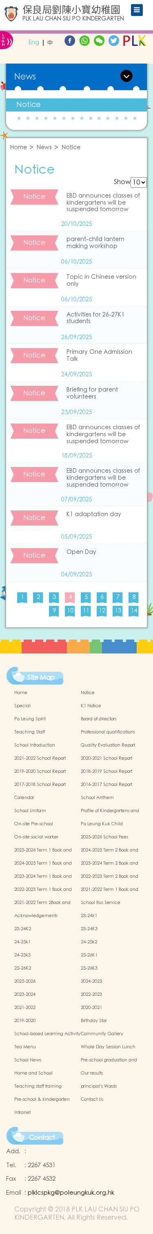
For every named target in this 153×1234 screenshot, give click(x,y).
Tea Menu (25, 1047)
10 (70, 610)
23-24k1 (89, 916)
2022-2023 (91, 994)
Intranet (22, 1112)
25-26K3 (89, 968)
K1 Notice (91, 706)
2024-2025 (91, 981)
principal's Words (99, 1086)
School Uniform (30, 811)
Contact (42, 1137)
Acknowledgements (36, 916)
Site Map (41, 677)
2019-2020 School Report (40, 771)
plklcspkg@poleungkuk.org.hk (71, 1192)
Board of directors (98, 719)
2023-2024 (24, 994)
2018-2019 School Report (106, 771)
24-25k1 (22, 942)
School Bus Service (100, 902)
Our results (92, 1073)
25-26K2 (22, 968)
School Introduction (34, 745)
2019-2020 (24, 1021)
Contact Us (92, 1099)
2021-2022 (24, 1007)
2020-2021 (91, 1007)
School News (27, 1060)
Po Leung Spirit (30, 719)
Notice (28, 105)
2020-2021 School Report (106, 758)
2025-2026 (24, 981)
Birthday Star (94, 1021)
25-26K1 (89, 955)
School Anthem (97, 798)
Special (22, 706)
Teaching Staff (29, 732)
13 (118, 610)
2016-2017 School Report (106, 784)
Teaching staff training (38, 1086)
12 (102, 610)
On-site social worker (36, 837)
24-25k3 (22, 955)
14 (134, 610)
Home (18, 147)
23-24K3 (89, 929)
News (44, 147)
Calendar (24, 798)
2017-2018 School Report (40, 784)
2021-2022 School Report (40, 758)
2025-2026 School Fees (104, 837)
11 (86, 610)
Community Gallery (102, 1034)
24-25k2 (89, 942)
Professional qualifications (108, 732)
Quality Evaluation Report (108, 745)
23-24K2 (22, 929)
